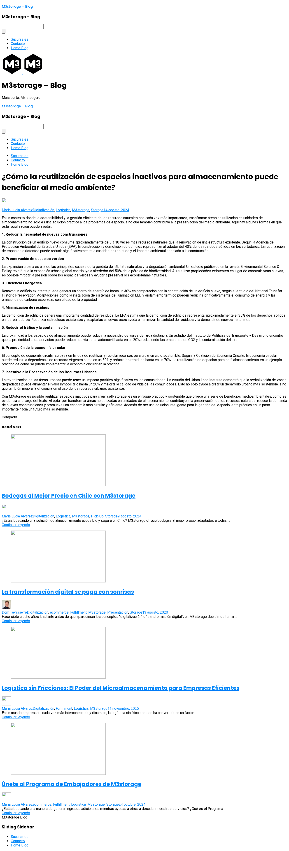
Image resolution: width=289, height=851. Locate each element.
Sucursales (19, 39)
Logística (63, 210)
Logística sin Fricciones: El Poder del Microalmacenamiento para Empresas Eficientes (120, 688)
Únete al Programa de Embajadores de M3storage (71, 784)
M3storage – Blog (17, 6)
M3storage (80, 210)
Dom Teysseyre (14, 612)
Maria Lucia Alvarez (17, 210)
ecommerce (59, 612)
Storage (97, 210)
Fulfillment (78, 612)
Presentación (117, 612)
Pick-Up (97, 516)
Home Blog (19, 48)
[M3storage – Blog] (12, 73)
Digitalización (43, 210)
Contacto (18, 44)
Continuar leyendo (16, 525)
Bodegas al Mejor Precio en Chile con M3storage (68, 495)
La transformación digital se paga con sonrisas (68, 592)
